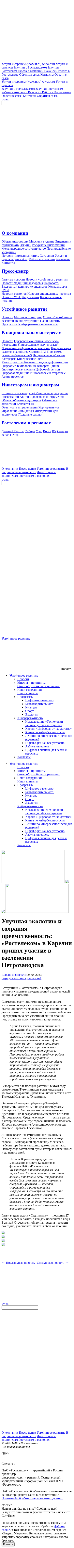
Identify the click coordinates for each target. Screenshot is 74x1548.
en (7, 99)
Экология (31, 714)
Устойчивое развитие (25, 309)
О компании (15, 233)
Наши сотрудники (29, 689)
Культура (31, 707)
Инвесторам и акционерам (30, 384)
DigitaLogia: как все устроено (45, 742)
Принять (8, 1544)
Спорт (29, 711)
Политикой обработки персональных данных (32, 1498)
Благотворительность (39, 703)
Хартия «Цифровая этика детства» (48, 728)
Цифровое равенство (39, 700)
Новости (23, 679)
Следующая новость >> (52, 1262)
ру (3, 99)
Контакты (24, 757)
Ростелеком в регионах (26, 422)
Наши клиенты (27, 693)
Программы (25, 696)
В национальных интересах (31, 332)
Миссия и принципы (31, 682)
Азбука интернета (37, 746)
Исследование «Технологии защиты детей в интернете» (44, 723)
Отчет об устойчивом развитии (38, 686)
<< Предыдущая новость (18, 1262)
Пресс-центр (15, 271)
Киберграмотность (30, 718)
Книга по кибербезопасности (45, 732)
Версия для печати (14, 974)
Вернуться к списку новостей (21, 978)
